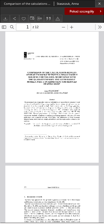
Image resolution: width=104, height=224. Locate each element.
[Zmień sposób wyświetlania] (31, 18)
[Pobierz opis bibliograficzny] (39, 18)
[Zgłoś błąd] (57, 18)
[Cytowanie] (48, 18)
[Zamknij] (99, 3)
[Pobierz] (5, 18)
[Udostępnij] (14, 18)
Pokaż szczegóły (82, 11)
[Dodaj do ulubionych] (23, 18)
